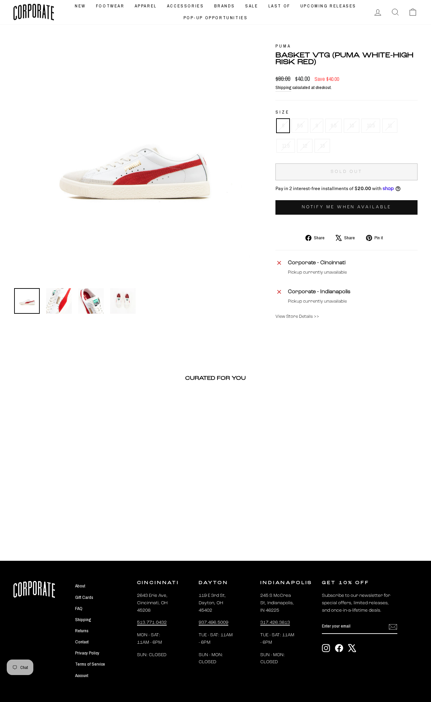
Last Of (279, 6)
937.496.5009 (213, 622)
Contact (82, 642)
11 (390, 125)
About (80, 586)
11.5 (286, 145)
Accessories (185, 6)
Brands (224, 6)
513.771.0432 (152, 622)
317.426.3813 (275, 622)
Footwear (110, 6)
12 (304, 145)
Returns (82, 631)
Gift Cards (84, 597)
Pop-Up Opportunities (216, 18)
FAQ (78, 608)
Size (282, 112)
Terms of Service (90, 664)
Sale (251, 6)
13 (322, 145)
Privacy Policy (87, 653)
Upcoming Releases (328, 6)
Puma (283, 46)
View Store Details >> (297, 316)
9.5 (333, 125)
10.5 (371, 125)
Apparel (146, 6)
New (80, 6)
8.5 (300, 125)
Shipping (283, 87)
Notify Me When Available (347, 207)
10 (351, 125)
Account (81, 675)
